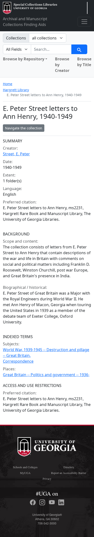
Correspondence (18, 361)
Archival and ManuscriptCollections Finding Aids (25, 21)
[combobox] (51, 49)
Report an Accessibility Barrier (68, 473)
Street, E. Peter (16, 154)
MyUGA (25, 473)
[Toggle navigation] (84, 21)
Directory (68, 467)
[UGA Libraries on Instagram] (43, 502)
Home (7, 84)
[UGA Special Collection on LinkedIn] (61, 502)
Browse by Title (84, 61)
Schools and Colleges (25, 467)
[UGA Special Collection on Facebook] (33, 502)
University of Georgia (47, 446)
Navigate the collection (23, 128)
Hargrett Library (16, 90)
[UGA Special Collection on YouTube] (52, 502)
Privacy (47, 478)
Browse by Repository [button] (23, 59)
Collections (16, 38)
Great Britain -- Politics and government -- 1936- (46, 374)
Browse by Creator (62, 64)
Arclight (30, 8)
